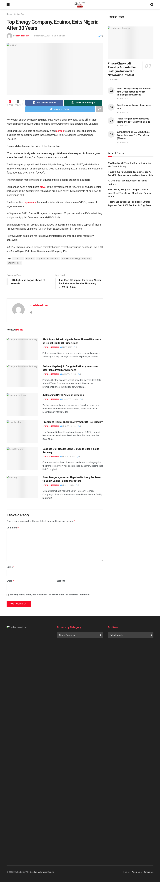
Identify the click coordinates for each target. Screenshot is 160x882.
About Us (136, 872)
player (43, 186)
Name (11, 566)
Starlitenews (14, 263)
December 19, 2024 (70, 399)
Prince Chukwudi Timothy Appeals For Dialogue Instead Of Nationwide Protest (122, 69)
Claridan (33, 872)
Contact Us (148, 872)
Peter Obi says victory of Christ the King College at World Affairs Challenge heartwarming (133, 91)
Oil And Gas (19, 14)
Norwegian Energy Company (76, 258)
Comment (13, 527)
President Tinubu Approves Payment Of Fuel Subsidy (72, 422)
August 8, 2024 (68, 457)
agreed (60, 130)
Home (9, 14)
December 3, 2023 (42, 36)
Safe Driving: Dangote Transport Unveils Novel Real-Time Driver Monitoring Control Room (129, 193)
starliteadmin (22, 36)
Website (61, 581)
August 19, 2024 (69, 426)
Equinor (30, 258)
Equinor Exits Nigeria (48, 258)
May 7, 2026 (67, 347)
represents (30, 202)
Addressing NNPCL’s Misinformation (63, 395)
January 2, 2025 (69, 374)
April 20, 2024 (68, 485)
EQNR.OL (18, 258)
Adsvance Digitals (46, 872)
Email (10, 580)
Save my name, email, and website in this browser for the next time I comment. (50, 594)
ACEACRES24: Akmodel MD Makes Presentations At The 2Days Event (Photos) (133, 135)
